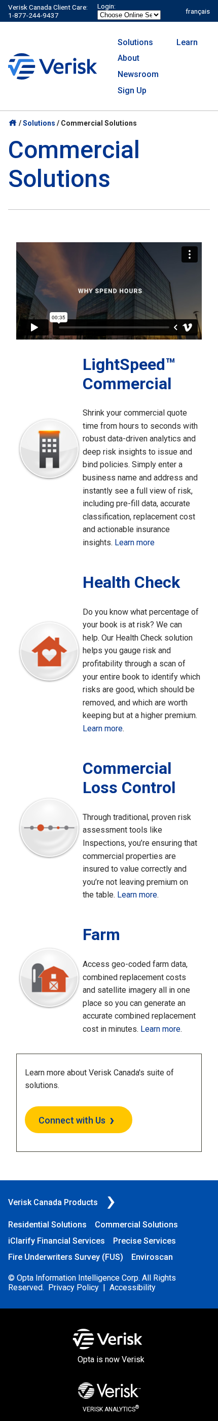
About (128, 58)
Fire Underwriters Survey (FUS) (65, 1257)
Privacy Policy (73, 1287)
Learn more (135, 542)
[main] (109, 649)
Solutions (135, 42)
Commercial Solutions (136, 1224)
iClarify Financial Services (56, 1241)
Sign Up (132, 90)
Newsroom (138, 74)
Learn (187, 42)
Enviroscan (152, 1257)
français (198, 11)
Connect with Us (72, 1120)
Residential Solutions (47, 1224)
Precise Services (144, 1241)
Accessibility (133, 1287)
